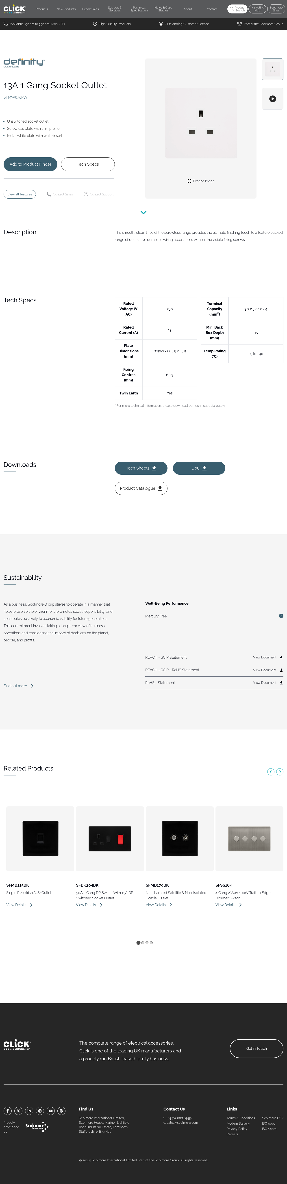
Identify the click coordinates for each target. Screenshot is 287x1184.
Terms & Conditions (241, 1118)
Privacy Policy (237, 1129)
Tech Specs (88, 164)
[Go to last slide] (270, 771)
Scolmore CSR (272, 1118)
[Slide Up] (143, 215)
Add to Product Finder (30, 164)
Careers (232, 1134)
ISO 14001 (269, 1129)
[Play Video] (272, 99)
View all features (19, 194)
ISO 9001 (268, 1123)
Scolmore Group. (167, 1160)
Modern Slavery (238, 1123)
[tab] (138, 943)
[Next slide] (279, 771)
